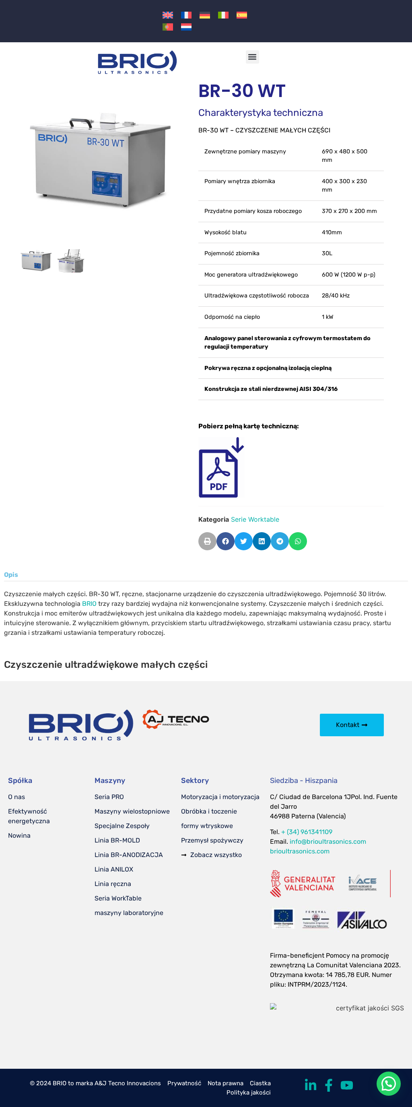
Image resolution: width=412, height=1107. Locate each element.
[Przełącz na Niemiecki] (205, 15)
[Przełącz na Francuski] (186, 15)
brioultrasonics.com (300, 851)
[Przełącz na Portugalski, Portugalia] (168, 27)
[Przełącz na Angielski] (168, 15)
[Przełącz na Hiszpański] (242, 15)
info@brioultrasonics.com (328, 841)
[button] (252, 57)
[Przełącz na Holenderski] (186, 27)
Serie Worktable (255, 519)
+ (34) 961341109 (306, 832)
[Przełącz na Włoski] (223, 15)
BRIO (89, 603)
